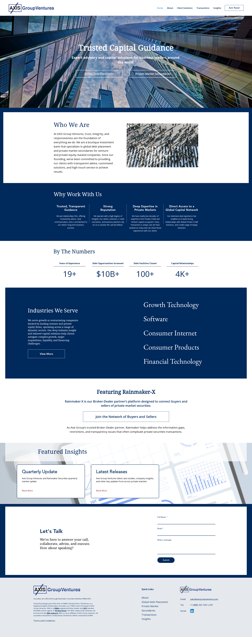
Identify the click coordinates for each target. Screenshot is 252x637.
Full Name (162, 517)
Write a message (164, 540)
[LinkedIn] (192, 611)
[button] (185, 8)
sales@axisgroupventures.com (204, 599)
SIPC (85, 608)
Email (160, 528)
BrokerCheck (61, 610)
